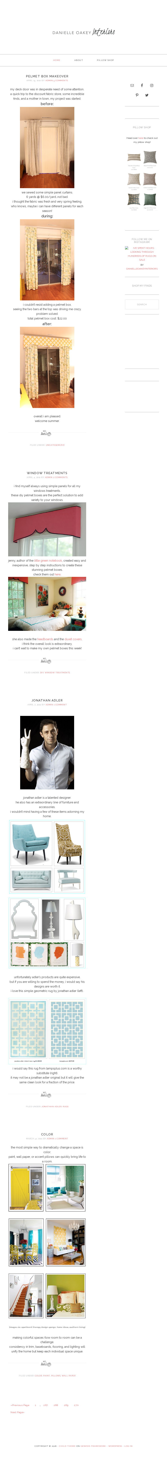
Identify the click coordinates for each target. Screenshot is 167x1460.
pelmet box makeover (47, 76)
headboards (45, 639)
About (78, 60)
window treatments (47, 473)
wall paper (68, 1376)
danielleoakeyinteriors (142, 268)
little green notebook (48, 560)
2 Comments (60, 477)
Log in (128, 1446)
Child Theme (67, 1446)
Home (56, 60)
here (57, 574)
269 (66, 1405)
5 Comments (61, 80)
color (47, 1134)
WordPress (115, 1446)
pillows (56, 1376)
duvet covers (73, 639)
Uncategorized (55, 445)
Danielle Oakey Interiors (83, 36)
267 (45, 1405)
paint (46, 1376)
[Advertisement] (83, 13)
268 (56, 1405)
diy (42, 672)
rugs (65, 1106)
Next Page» (18, 1412)
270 (76, 1405)
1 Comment (60, 705)
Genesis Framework (93, 1446)
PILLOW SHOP (105, 60)
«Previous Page (20, 1405)
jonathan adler (47, 700)
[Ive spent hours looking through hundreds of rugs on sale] (142, 254)
